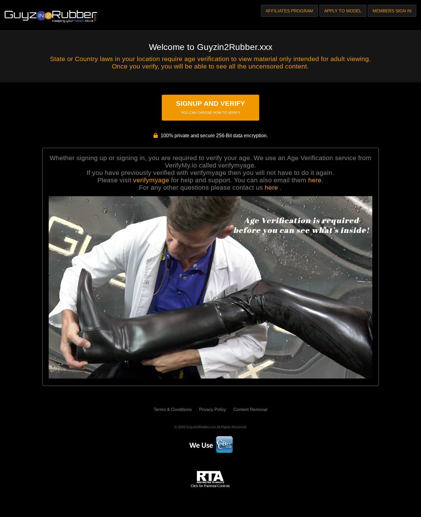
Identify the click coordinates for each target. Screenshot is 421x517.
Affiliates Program (289, 10)
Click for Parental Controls (210, 486)
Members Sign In (392, 10)
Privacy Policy (212, 409)
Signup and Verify (210, 107)
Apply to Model (343, 10)
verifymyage (151, 180)
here (314, 180)
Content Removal (250, 409)
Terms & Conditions (173, 409)
